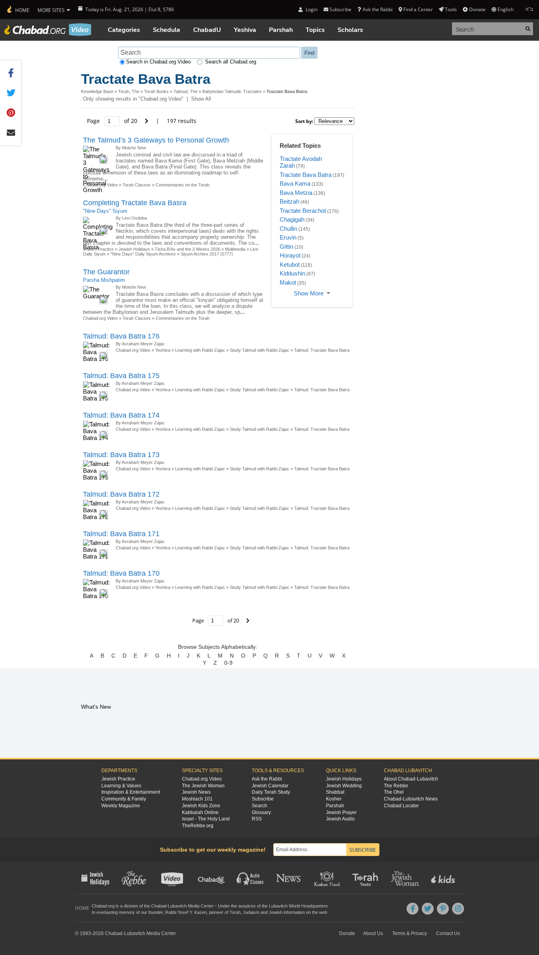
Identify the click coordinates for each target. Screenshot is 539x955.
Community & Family (123, 799)
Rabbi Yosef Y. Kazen (186, 912)
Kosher (334, 799)
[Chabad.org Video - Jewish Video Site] (48, 29)
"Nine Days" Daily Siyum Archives (143, 254)
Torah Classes (136, 184)
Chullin (288, 228)
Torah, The (128, 91)
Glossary (261, 812)
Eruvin (288, 237)
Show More (309, 293)
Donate (477, 9)
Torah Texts (366, 878)
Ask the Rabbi (377, 9)
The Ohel (394, 792)
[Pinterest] (443, 909)
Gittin (286, 246)
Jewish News (196, 792)
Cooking (327, 878)
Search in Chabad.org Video (158, 62)
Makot (288, 282)
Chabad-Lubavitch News (411, 799)
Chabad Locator (401, 805)
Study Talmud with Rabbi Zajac (259, 350)
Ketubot (290, 264)
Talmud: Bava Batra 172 (121, 494)
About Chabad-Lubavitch (411, 779)
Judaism (251, 912)
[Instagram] (458, 909)
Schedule (166, 30)
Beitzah (289, 201)
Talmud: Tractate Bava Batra (321, 350)
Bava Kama (295, 183)
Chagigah (292, 219)
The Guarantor (106, 272)
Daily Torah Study (271, 792)
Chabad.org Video (100, 318)
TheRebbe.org (197, 825)
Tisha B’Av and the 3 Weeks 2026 (187, 249)
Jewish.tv (173, 878)
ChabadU (207, 30)
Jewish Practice (118, 779)
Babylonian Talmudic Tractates (232, 91)
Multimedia (235, 249)
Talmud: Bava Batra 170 (121, 573)
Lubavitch (177, 905)
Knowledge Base (97, 91)
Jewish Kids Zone (201, 805)
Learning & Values (121, 786)
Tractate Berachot (303, 210)
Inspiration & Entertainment (130, 792)
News (289, 878)
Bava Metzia (296, 192)
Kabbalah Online (200, 812)
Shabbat (335, 792)
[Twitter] (428, 909)
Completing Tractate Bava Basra (134, 203)
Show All (201, 99)
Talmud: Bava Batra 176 (121, 336)
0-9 (228, 663)
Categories (124, 30)
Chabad (158, 905)
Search (259, 805)
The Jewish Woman (203, 786)
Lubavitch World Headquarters (298, 905)
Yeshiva (245, 30)
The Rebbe (396, 786)
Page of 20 (113, 121)
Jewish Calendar (270, 786)
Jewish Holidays (134, 249)
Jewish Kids (443, 878)
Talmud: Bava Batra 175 (121, 376)
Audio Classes (250, 878)
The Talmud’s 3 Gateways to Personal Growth (156, 140)
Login (310, 9)
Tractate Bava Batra (306, 174)
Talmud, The (185, 91)
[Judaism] (18, 9)
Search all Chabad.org (230, 62)
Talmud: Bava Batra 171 (121, 534)
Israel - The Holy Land (206, 819)
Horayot (290, 255)
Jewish (275, 912)
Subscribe (263, 799)
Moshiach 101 (197, 799)
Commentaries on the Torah (182, 184)
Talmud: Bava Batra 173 (121, 455)
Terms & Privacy (409, 933)
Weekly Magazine (120, 805)
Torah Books (156, 91)
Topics (315, 30)
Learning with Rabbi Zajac (200, 350)
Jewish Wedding (344, 786)
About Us (373, 933)
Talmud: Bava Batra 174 (121, 415)
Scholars (350, 30)
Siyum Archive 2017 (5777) (207, 254)
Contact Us (448, 933)
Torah (235, 912)
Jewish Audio (340, 819)
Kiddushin (292, 273)
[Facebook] (413, 909)
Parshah (281, 30)
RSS (257, 819)
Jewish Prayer (341, 812)
